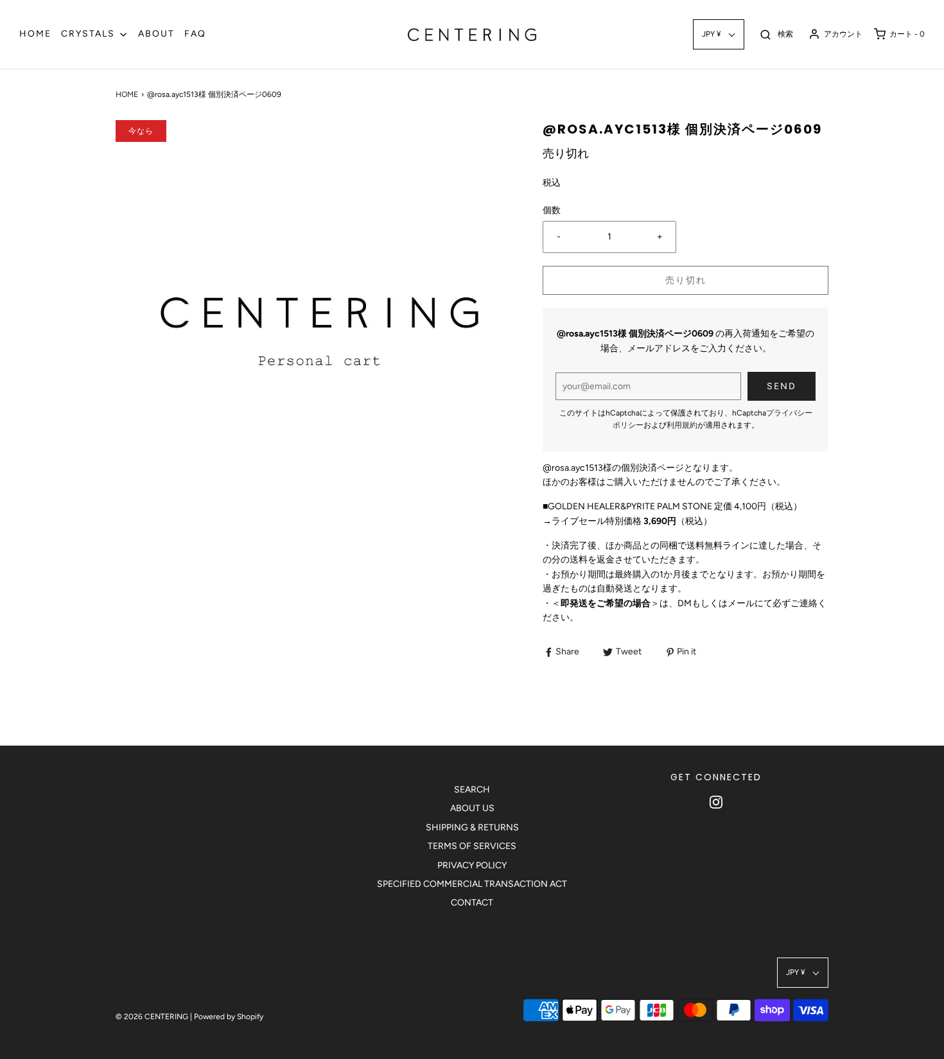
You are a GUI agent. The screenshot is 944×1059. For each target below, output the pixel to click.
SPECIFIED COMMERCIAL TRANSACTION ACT (472, 884)
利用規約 (682, 425)
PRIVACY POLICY (472, 865)
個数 (552, 210)
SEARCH (472, 789)
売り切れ (685, 280)
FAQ (195, 33)
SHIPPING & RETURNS (472, 827)
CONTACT (472, 902)
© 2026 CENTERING (152, 1016)
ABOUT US (472, 808)
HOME (35, 33)
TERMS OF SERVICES (472, 846)
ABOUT (156, 33)
